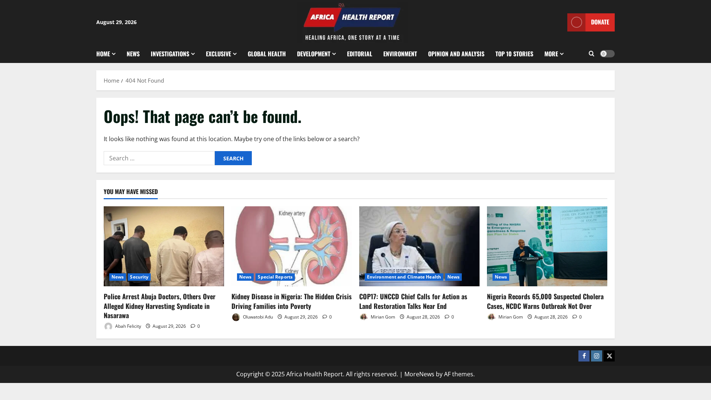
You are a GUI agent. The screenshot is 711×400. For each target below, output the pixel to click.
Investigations (170, 53)
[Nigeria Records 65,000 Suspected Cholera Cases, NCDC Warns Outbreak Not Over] (547, 246)
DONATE (600, 21)
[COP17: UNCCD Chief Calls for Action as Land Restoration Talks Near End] (419, 246)
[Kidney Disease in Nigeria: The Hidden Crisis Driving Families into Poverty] (291, 246)
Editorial (359, 53)
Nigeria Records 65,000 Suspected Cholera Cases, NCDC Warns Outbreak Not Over (545, 300)
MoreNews (419, 374)
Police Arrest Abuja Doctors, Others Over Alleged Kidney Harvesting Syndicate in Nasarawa (160, 305)
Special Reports (275, 277)
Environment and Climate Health (404, 277)
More (551, 53)
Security (139, 277)
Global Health (267, 53)
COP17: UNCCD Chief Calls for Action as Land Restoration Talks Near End (413, 300)
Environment (400, 53)
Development (313, 53)
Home (103, 53)
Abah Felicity (127, 326)
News (133, 53)
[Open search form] (591, 53)
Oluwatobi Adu (257, 317)
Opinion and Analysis (456, 53)
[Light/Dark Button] (607, 53)
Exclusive (218, 53)
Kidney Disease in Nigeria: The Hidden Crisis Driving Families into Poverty (291, 300)
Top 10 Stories (514, 53)
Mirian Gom (382, 317)
